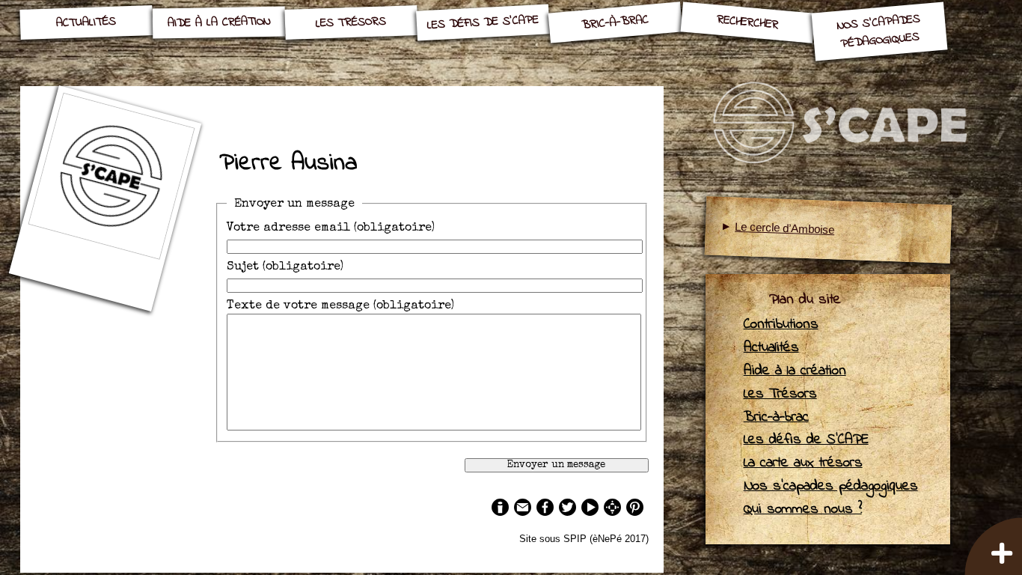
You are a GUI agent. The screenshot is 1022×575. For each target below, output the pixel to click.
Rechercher (747, 22)
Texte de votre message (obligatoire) (340, 306)
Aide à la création (219, 22)
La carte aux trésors (803, 462)
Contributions (781, 324)
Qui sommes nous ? (803, 509)
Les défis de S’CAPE (483, 22)
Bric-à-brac (615, 22)
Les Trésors (351, 22)
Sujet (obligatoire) (285, 267)
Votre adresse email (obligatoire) (331, 228)
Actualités (86, 23)
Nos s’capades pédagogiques (879, 31)
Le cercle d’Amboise (785, 228)
